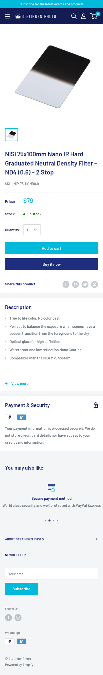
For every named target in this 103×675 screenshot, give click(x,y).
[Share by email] (94, 284)
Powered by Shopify (19, 665)
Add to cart (51, 248)
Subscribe (21, 588)
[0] (94, 16)
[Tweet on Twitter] (85, 284)
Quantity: (12, 230)
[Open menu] (7, 16)
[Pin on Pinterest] (75, 284)
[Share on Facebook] (66, 284)
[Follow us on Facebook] (8, 617)
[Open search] (74, 16)
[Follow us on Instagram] (18, 617)
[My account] (83, 16)
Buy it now (51, 264)
